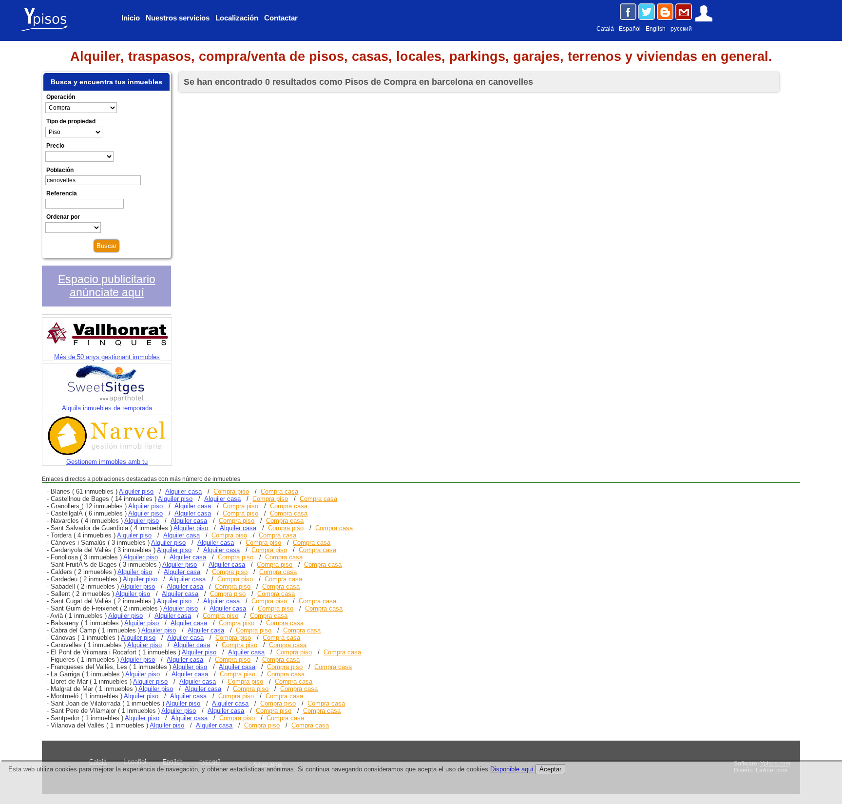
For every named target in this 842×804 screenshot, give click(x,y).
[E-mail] (683, 11)
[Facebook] (628, 11)
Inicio (130, 18)
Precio (55, 145)
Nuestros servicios (178, 18)
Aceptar (550, 769)
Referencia (61, 193)
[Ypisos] (48, 31)
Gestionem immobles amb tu (107, 461)
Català (605, 28)
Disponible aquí (512, 769)
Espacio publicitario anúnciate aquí (106, 286)
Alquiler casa (183, 491)
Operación (60, 97)
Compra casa (279, 491)
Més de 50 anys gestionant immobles (107, 357)
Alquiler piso (136, 491)
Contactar (281, 18)
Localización (236, 18)
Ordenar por (63, 216)
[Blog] (665, 11)
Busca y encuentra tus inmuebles (106, 82)
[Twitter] (646, 11)
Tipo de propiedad (71, 121)
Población (60, 170)
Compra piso (231, 491)
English (656, 28)
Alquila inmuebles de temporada (107, 408)
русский (681, 28)
